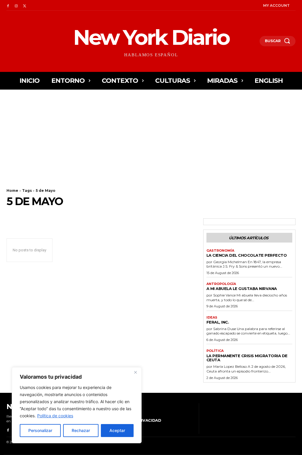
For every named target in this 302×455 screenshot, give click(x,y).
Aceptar (117, 430)
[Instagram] (16, 5)
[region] (77, 405)
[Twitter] (24, 5)
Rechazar (81, 430)
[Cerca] (135, 372)
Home (12, 190)
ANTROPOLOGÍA (221, 284)
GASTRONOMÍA (220, 251)
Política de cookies (55, 415)
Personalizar (40, 430)
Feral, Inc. (217, 322)
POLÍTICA (215, 351)
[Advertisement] (151, 134)
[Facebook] (8, 5)
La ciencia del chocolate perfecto (246, 255)
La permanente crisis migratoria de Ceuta (247, 357)
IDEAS (211, 317)
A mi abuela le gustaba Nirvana (241, 288)
